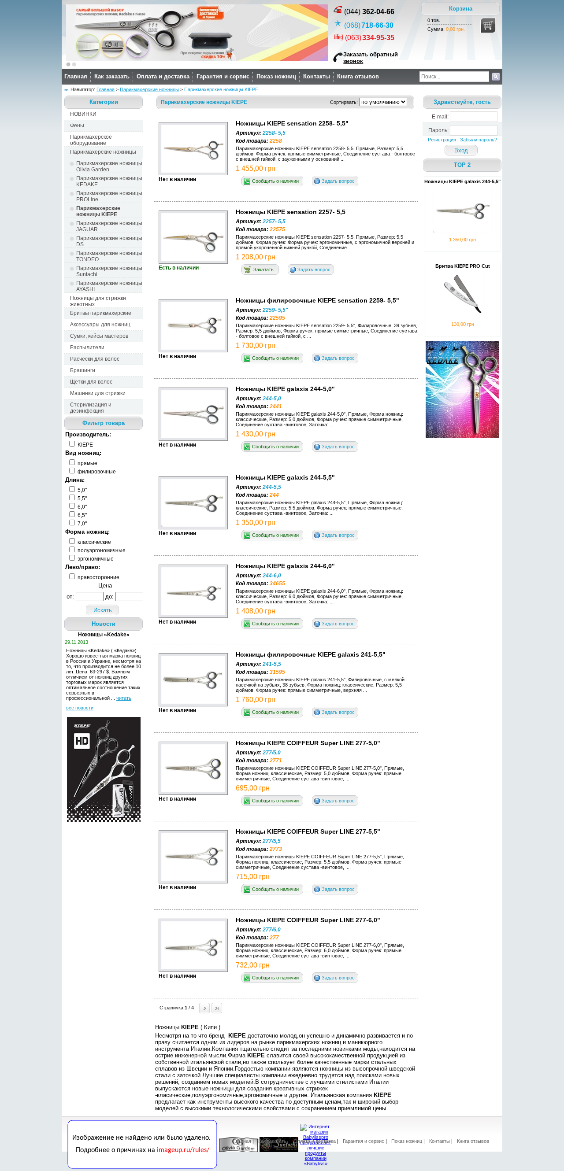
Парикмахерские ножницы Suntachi (109, 271)
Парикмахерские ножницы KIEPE (98, 211)
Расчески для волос (94, 359)
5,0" (81, 490)
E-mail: (440, 117)
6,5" (81, 515)
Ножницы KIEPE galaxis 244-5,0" (285, 388)
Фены (77, 125)
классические (93, 542)
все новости (79, 707)
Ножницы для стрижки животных (98, 301)
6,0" (81, 507)
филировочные (96, 472)
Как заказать (112, 76)
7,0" (81, 524)
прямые (86, 463)
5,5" (81, 498)
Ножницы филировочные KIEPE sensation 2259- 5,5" (317, 300)
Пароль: (438, 130)
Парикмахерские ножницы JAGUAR (109, 226)
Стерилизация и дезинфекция (90, 408)
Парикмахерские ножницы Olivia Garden (109, 166)
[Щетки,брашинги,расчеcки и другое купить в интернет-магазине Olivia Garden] (238, 1150)
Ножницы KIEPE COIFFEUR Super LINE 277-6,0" (308, 920)
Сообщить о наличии (275, 181)
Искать (102, 610)
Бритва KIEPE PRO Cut (462, 266)
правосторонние (97, 577)
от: (70, 596)
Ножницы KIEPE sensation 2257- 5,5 (290, 211)
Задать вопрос (338, 181)
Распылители (87, 347)
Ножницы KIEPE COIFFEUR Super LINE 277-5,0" (308, 742)
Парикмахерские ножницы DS (109, 241)
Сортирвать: (344, 102)
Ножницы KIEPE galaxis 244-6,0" (285, 565)
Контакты (316, 76)
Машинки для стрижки (98, 393)
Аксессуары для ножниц (100, 324)
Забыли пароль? (478, 139)
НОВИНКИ (83, 114)
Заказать (263, 269)
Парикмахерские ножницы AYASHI (109, 286)
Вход (461, 150)
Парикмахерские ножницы (149, 89)
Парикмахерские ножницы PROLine (109, 196)
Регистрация (442, 139)
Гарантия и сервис (223, 76)
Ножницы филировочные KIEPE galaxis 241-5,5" (311, 654)
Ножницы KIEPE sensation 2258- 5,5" (292, 123)
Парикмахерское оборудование (91, 140)
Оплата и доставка (163, 76)
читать (123, 698)
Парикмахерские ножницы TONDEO (109, 256)
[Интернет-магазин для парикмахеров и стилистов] (142, 1167)
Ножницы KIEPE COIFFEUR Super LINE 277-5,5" (308, 831)
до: (109, 596)
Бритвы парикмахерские (100, 313)
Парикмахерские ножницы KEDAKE (109, 181)
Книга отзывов (358, 76)
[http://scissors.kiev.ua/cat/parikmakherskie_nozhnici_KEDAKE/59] (197, 59)
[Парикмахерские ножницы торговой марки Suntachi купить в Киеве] (279, 1150)
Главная (75, 76)
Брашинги (82, 370)
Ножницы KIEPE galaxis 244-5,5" (285, 477)
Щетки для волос (91, 382)
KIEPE (84, 445)
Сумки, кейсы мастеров (99, 336)
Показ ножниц (276, 76)
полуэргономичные (101, 550)
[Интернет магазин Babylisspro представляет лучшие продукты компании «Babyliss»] (315, 1163)
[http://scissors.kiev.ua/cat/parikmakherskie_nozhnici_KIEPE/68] (104, 820)
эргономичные (95, 559)
